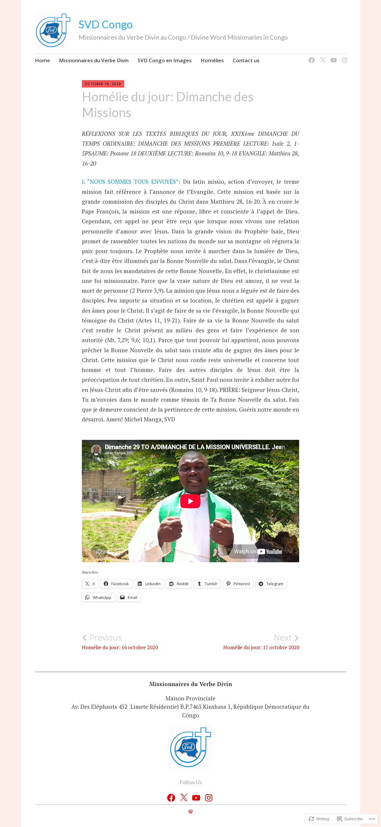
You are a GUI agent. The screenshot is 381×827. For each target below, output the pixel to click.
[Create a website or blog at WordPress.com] (190, 811)
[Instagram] (343, 56)
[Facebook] (310, 56)
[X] (183, 798)
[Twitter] (321, 56)
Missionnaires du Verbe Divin (94, 60)
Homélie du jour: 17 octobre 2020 (261, 641)
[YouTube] (332, 56)
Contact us (246, 60)
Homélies (212, 60)
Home (42, 60)
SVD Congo (106, 24)
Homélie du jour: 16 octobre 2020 (120, 641)
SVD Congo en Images (165, 60)
